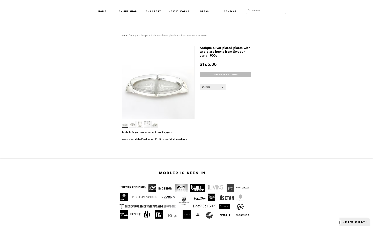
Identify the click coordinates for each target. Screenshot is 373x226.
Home (125, 35)
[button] (213, 87)
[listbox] (213, 87)
